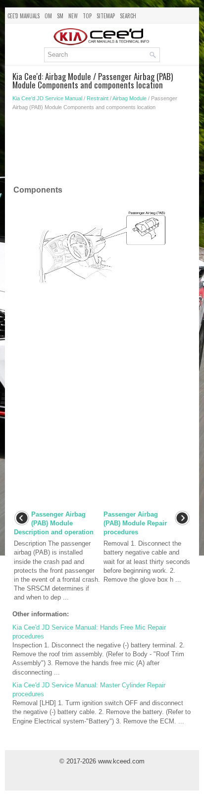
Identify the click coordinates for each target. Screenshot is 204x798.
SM (60, 16)
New (73, 16)
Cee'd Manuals (23, 16)
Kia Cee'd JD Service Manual (47, 98)
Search (128, 16)
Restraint (97, 98)
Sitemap (106, 16)
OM (48, 16)
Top (87, 16)
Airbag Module (129, 98)
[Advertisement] (102, 150)
